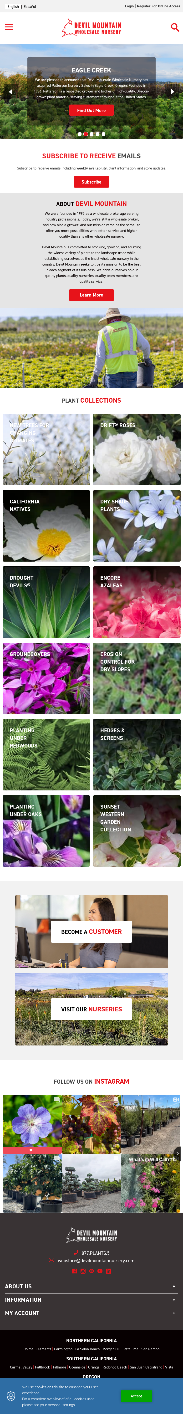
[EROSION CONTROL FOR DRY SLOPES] (136, 701)
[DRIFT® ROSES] (136, 473)
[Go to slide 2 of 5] (85, 134)
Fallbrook (42, 1367)
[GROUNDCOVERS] (46, 701)
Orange (94, 1367)
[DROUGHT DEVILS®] (46, 625)
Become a (91, 931)
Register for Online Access (158, 6)
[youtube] (99, 1271)
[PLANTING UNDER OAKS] (46, 854)
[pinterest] (91, 1271)
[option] (29, 6)
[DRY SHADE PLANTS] (136, 549)
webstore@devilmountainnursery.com (96, 1260)
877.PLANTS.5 (96, 1253)
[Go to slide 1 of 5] (79, 134)
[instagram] (83, 1271)
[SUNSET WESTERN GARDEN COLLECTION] (136, 854)
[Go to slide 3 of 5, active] (91, 134)
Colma (29, 1349)
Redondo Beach (114, 1367)
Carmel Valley (21, 1367)
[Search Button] (175, 25)
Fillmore (59, 1367)
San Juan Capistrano (146, 1367)
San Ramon (150, 1349)
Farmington (63, 1349)
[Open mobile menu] (7, 29)
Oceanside (77, 1367)
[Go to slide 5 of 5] (103, 134)
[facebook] (74, 1271)
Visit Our (91, 1009)
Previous (11, 91)
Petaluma (130, 1349)
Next (172, 91)
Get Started (91, 110)
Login (129, 6)
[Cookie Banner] (91, 1396)
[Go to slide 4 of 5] (97, 134)
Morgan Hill (111, 1349)
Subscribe (91, 182)
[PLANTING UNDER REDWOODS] (46, 778)
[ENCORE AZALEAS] (136, 625)
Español (30, 6)
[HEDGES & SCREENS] (136, 778)
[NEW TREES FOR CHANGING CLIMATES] (46, 473)
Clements (43, 1349)
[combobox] (13, 6)
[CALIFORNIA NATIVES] (46, 549)
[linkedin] (108, 1271)
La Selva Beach (87, 1349)
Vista (169, 1367)
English (13, 6)
